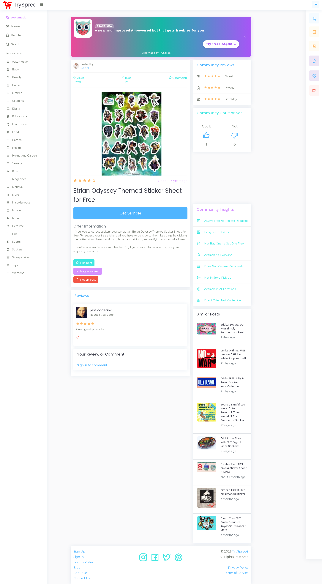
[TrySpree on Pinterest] (178, 558)
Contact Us (81, 578)
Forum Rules (83, 562)
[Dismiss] (244, 37)
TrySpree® (240, 551)
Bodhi (84, 68)
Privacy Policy (238, 567)
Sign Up (79, 551)
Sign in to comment (92, 365)
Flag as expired (89, 271)
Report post (87, 279)
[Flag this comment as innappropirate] (77, 338)
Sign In (78, 557)
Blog (76, 567)
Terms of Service (236, 573)
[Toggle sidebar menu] (315, 4)
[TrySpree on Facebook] (156, 558)
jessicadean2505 (103, 310)
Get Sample (130, 213)
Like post (85, 263)
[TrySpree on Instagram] (144, 558)
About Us (80, 573)
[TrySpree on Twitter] (168, 558)
